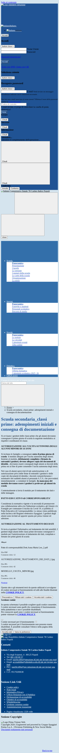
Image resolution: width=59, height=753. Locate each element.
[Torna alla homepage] (29, 191)
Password (31, 52)
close (4, 237)
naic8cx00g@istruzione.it (35, 659)
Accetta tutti (43, 597)
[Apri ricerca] (36, 203)
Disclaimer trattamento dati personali (17, 729)
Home (9, 407)
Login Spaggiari (15, 102)
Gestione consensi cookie (18, 704)
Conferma (15, 188)
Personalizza (7, 597)
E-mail (30, 91)
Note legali (11, 690)
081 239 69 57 (16, 657)
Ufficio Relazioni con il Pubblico (21, 694)
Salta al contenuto (8, 2)
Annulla (5, 188)
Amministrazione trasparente (19, 707)
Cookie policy (13, 687)
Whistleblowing (13, 702)
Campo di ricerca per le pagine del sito (17, 380)
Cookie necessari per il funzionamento (18, 622)
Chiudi (4, 120)
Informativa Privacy (15, 692)
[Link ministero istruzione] (13, 5)
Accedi (5, 35)
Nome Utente (33, 49)
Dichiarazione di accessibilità (19, 697)
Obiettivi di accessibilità (17, 699)
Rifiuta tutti (23, 597)
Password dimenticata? (11, 57)
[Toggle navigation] (22, 225)
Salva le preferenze (22, 632)
